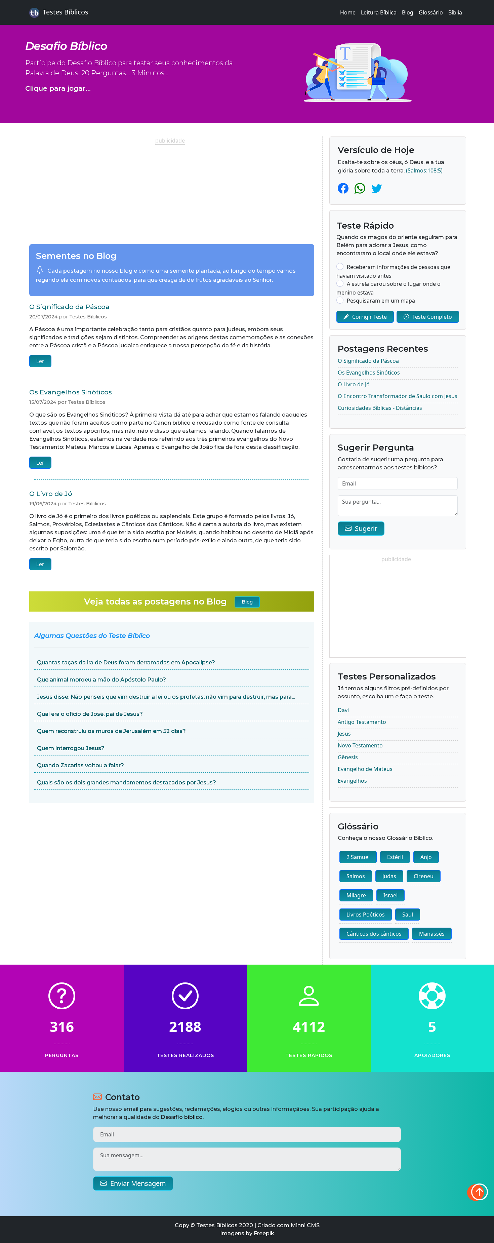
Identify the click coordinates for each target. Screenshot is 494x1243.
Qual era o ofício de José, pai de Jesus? (90, 714)
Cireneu (424, 876)
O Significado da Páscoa (69, 307)
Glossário (431, 12)
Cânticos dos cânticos (374, 933)
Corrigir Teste (369, 316)
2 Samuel (358, 857)
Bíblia (455, 12)
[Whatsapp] (361, 188)
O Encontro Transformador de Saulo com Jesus (397, 396)
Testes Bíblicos (65, 11)
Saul (407, 914)
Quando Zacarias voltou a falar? (80, 765)
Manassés (432, 933)
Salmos (355, 876)
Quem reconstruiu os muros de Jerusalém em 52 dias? (111, 731)
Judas (389, 876)
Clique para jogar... (58, 88)
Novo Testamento (360, 745)
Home (348, 12)
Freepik (264, 1233)
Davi (343, 710)
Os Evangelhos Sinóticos (70, 392)
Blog (407, 12)
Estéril (395, 857)
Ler (40, 361)
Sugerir (366, 528)
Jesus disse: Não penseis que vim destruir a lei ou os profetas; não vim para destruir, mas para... (166, 697)
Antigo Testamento (362, 722)
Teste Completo (432, 316)
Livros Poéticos (365, 914)
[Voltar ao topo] (475, 1192)
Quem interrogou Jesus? (71, 748)
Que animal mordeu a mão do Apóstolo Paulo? (101, 679)
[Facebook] (344, 188)
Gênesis (348, 757)
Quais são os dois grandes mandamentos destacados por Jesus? (126, 782)
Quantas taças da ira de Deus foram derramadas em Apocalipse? (126, 662)
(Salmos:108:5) (424, 170)
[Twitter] (376, 188)
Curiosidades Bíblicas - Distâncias (380, 408)
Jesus (344, 733)
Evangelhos (352, 780)
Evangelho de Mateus (365, 769)
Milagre (356, 895)
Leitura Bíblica (379, 12)
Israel (390, 895)
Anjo (426, 857)
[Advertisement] (172, 192)
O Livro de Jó (50, 494)
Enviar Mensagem (138, 1183)
